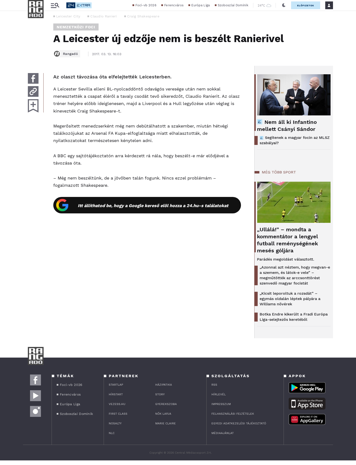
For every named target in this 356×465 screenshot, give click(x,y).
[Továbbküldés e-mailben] (33, 91)
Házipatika (163, 384)
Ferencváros (174, 5)
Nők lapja (163, 413)
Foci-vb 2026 (145, 5)
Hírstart (116, 394)
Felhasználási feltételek (232, 413)
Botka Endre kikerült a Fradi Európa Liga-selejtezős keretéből (294, 317)
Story (160, 394)
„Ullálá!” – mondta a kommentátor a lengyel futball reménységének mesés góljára (287, 240)
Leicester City (68, 16)
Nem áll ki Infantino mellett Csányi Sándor (287, 125)
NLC (112, 433)
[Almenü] (55, 5)
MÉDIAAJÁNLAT (222, 433)
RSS (214, 384)
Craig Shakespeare (143, 16)
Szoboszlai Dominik (233, 5)
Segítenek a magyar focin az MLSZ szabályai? (295, 140)
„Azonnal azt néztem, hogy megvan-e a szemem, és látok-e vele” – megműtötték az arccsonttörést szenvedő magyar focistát (295, 275)
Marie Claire (165, 423)
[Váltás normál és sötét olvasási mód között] (284, 5)
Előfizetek (305, 5)
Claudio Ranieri (103, 16)
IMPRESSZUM (221, 404)
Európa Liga (200, 5)
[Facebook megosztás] (33, 78)
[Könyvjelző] (33, 105)
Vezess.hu (117, 404)
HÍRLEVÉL (218, 394)
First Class (118, 413)
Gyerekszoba (166, 404)
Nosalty (115, 423)
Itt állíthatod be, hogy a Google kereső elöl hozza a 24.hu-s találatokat (153, 205)
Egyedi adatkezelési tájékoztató (238, 423)
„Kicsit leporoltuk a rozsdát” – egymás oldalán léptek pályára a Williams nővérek (290, 298)
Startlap (116, 384)
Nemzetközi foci (76, 27)
